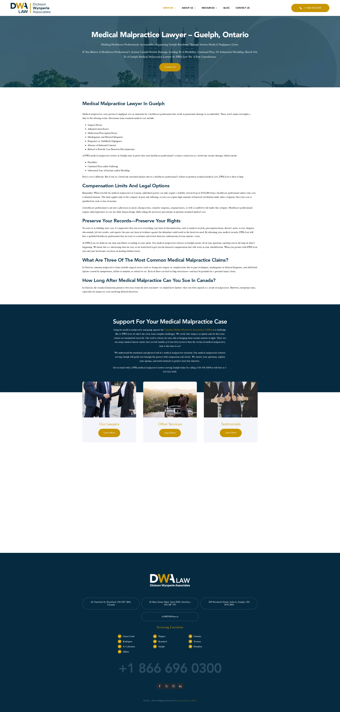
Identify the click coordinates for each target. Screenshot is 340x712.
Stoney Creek (129, 636)
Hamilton (198, 646)
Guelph (161, 646)
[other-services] (170, 382)
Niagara (161, 636)
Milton (126, 651)
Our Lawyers (109, 424)
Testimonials (231, 424)
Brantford (162, 641)
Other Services (170, 424)
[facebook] (159, 686)
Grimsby (197, 636)
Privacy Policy (191, 700)
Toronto (197, 641)
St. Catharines (129, 646)
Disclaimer (179, 700)
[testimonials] (231, 382)
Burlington (127, 641)
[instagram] (173, 686)
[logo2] (30, 4)
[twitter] (166, 686)
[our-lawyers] (109, 382)
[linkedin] (180, 686)
